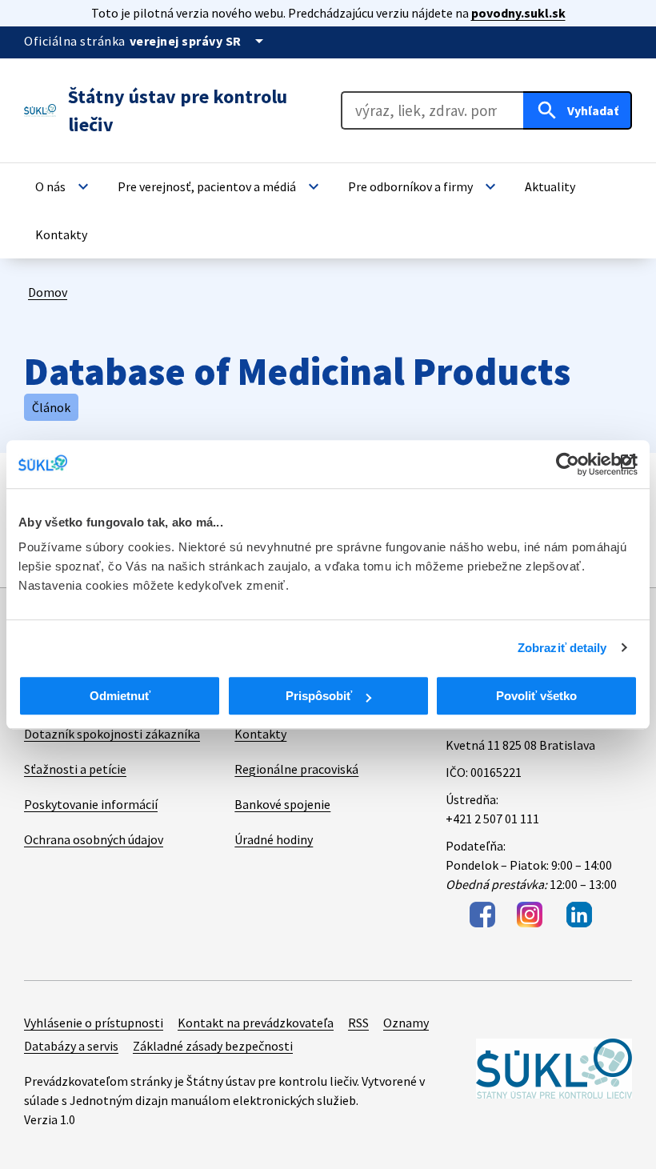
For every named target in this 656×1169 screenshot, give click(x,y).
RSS (358, 1023)
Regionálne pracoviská (296, 769)
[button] (64, 186)
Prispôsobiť (319, 696)
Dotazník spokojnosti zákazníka (112, 734)
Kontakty (260, 734)
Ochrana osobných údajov (93, 839)
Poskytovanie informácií (91, 804)
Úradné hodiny (273, 839)
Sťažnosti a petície (75, 769)
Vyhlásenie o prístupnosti (93, 1023)
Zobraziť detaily (562, 648)
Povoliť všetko (536, 696)
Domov (47, 292)
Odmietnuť (120, 696)
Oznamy (406, 1023)
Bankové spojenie (282, 804)
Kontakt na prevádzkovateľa (256, 1023)
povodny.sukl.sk (518, 13)
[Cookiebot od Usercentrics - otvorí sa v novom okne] (568, 464)
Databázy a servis (71, 1046)
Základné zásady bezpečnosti (213, 1046)
